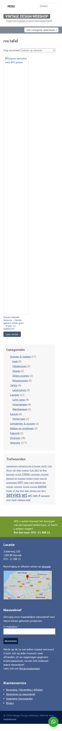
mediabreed (9, 719)
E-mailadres (11, 626)
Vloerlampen (19, 404)
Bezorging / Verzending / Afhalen (24, 689)
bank (15, 361)
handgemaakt (11, 482)
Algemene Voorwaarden (19, 698)
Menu (11, 6)
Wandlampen (19, 409)
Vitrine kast (18, 418)
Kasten (14, 414)
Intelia (26, 482)
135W (49, 466)
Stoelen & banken (20, 356)
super (8, 500)
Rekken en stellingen (22, 428)
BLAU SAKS (34, 470)
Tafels (13, 385)
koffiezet (38, 482)
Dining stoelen (20, 375)
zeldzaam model (23, 500)
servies (13, 494)
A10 (14, 470)
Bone (45, 470)
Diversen (15, 438)
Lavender (9, 487)
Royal (22, 491)
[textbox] (41, 30)
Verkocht (15, 442)
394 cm (9, 470)
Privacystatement (29, 668)
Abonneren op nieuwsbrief (20, 694)
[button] (53, 722)
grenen (36, 478)
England (29, 478)
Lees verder (12, 334)
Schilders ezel (35, 491)
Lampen (14, 395)
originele (33, 487)
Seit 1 (43, 491)
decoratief (10, 478)
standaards (45, 496)
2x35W (44, 466)
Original (26, 487)
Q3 (14, 491)
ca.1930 (18, 474)
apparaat (25, 470)
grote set (43, 478)
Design (16, 371)
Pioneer (9, 491)
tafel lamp (18, 399)
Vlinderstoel (19, 366)
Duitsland (21, 478)
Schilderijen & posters (22, 423)
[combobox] (41, 29)
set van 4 (34, 495)
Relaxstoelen (20, 380)
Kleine (31, 482)
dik (15, 478)
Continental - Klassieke (39, 474)
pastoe (42, 486)
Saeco (27, 491)
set (24, 495)
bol (41, 470)
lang (44, 482)
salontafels (19, 390)
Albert (19, 470)
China (26, 474)
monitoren (18, 487)
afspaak (46, 566)
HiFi (20, 482)
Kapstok (15, 433)
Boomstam (10, 474)
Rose (17, 491)
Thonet (14, 500)
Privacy (10, 703)
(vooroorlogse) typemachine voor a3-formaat (23, 466)
